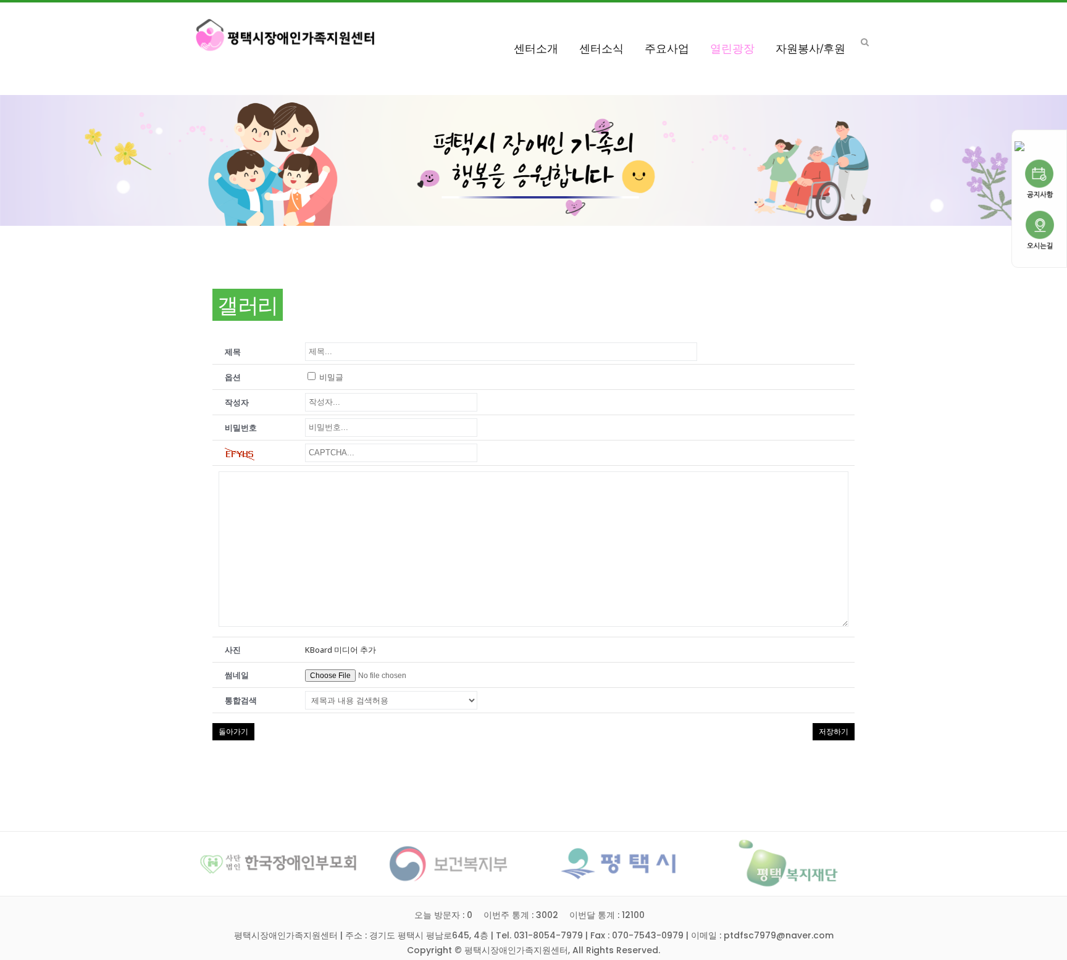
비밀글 (330, 377)
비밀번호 (241, 427)
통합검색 (241, 700)
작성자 (237, 402)
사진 (233, 649)
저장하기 (833, 731)
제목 (233, 351)
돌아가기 (233, 731)
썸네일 (237, 675)
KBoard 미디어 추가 (340, 649)
